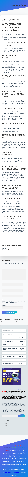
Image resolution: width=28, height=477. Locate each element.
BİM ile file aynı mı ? (6, 344)
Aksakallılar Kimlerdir (7, 249)
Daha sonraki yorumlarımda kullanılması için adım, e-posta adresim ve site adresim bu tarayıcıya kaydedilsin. (14, 302)
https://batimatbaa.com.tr (6, 321)
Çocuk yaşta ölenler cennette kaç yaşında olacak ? (10, 349)
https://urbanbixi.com (5, 319)
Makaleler (7, 238)
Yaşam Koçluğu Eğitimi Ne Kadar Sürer (9, 423)
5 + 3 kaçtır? (4, 305)
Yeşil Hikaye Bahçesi (19, 5)
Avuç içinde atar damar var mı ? (9, 341)
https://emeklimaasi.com (17, 319)
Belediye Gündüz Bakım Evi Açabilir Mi (11, 245)
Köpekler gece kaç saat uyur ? (8, 363)
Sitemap (15, 321)
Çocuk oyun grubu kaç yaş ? (8, 330)
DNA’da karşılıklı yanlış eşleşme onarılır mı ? (11, 352)
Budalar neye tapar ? (6, 337)
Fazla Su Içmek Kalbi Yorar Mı (7, 426)
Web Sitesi (4, 293)
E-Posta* (3, 288)
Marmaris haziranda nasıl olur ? (8, 334)
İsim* (3, 282)
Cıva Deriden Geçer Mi (6, 430)
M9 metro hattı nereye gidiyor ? (9, 356)
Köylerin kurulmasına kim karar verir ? (10, 360)
